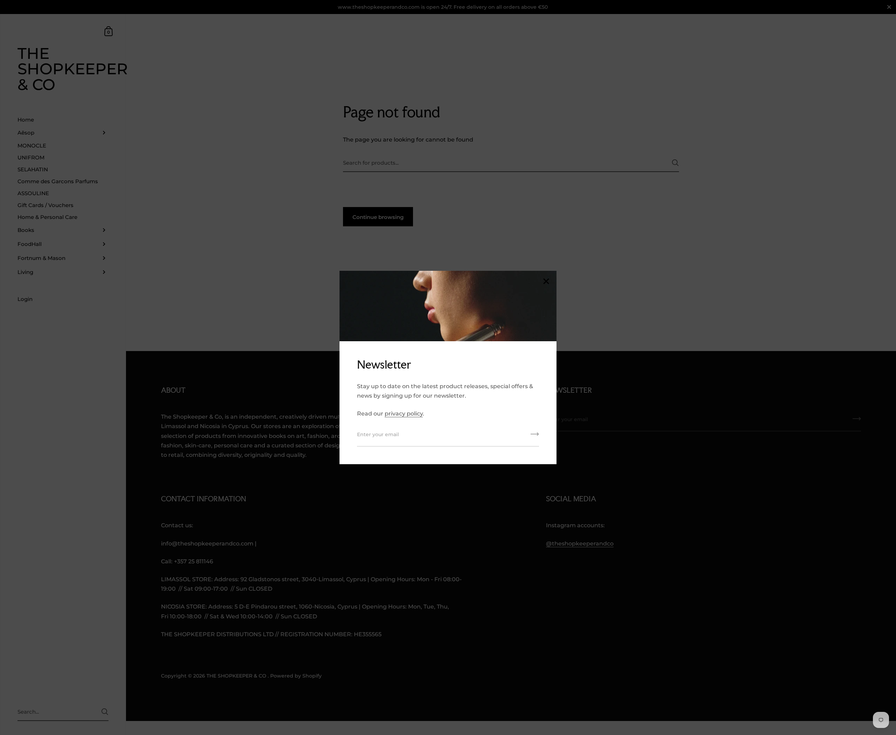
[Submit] (535, 436)
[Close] (546, 282)
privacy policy (404, 413)
